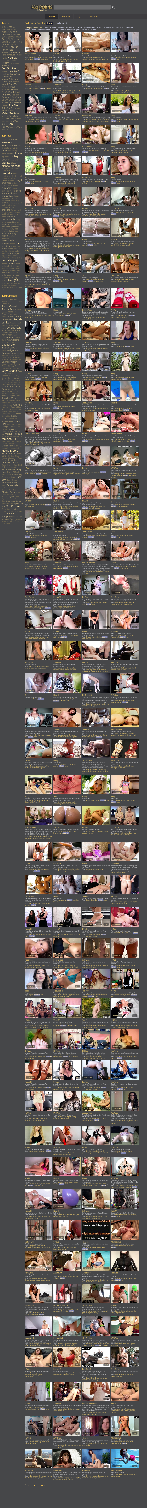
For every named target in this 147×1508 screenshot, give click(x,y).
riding (12, 266)
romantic (5, 268)
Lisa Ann (12, 429)
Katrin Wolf (6, 413)
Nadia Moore (10, 450)
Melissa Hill (9, 439)
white (16, 288)
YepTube (18, 127)
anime (128, 1025)
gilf (94, 869)
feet (3, 205)
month (57, 23)
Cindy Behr (16, 368)
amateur (7, 142)
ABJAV (14, 29)
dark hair (95, 1058)
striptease (6, 278)
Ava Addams (13, 340)
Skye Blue (10, 499)
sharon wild (69, 539)
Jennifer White (9, 398)
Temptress (15, 509)
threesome (128, 27)
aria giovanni (119, 1185)
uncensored (6, 285)
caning (42, 637)
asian (10, 145)
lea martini (69, 214)
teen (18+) (14, 280)
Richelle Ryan (9, 469)
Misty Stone (12, 444)
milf (18, 243)
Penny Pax (13, 460)
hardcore (7, 219)
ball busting (119, 635)
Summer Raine (7, 503)
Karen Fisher (12, 409)
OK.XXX (13, 84)
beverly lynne (90, 535)
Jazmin (18, 396)
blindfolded (85, 216)
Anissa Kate (14, 327)
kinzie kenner (115, 1411)
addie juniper (33, 836)
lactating (72, 439)
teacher (90, 379)
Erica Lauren (15, 380)
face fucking (15, 201)
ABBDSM (6, 29)
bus (83, 573)
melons (12, 244)
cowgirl (18, 180)
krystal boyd (69, 379)
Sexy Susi (12, 490)
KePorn (5, 71)
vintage (14, 285)
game (133, 1344)
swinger (96, 281)
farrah (124, 768)
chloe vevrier (57, 1374)
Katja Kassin (13, 411)
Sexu (11, 100)
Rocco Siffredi (13, 472)
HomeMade (14, 63)
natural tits (12, 249)
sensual (61, 315)
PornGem (6, 89)
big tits (6, 162)
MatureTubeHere (10, 79)
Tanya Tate (6, 509)
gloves (74, 831)
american (16, 143)
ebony (14, 198)
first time (42, 1344)
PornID (4, 92)
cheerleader (65, 804)
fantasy (16, 203)
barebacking (12, 151)
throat (4, 283)
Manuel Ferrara (13, 433)
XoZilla (9, 121)
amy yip (31, 152)
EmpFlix (5, 47)
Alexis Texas (13, 312)
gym (95, 706)
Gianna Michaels (14, 384)
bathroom (134, 1025)
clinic (61, 1345)
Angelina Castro (7, 325)
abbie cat (89, 1056)
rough (11, 268)
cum (4, 185)
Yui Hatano (6, 523)
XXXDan (7, 124)
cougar (4, 180)
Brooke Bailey (14, 355)
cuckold (14, 183)
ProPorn (15, 95)
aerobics (118, 243)
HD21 (4, 58)
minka (55, 247)
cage (91, 602)
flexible (118, 245)
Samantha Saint (8, 477)
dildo (15, 194)
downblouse (28, 1027)
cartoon (125, 1027)
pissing (19, 258)
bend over (100, 704)
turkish (55, 30)
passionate (6, 258)
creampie (6, 183)
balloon (69, 1215)
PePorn (4, 87)
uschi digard (133, 475)
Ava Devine (6, 342)
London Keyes (8, 431)
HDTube (5, 60)
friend (19, 210)
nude (17, 251)
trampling (60, 154)
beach (60, 314)
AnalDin (16, 34)
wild (3, 290)
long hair (12, 236)
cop (78, 1409)
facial (4, 203)
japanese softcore (91, 27)
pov (15, 260)
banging (66, 1478)
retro (92, 833)
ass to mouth (38, 1025)
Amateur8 (7, 34)
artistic (88, 831)
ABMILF (5, 32)
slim (124, 670)
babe (4, 150)
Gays (79, 16)
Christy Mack (6, 368)
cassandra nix (97, 1344)
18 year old (6, 140)
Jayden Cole (13, 393)
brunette (7, 173)
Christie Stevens (14, 366)
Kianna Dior (6, 416)
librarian (132, 504)
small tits (10, 272)
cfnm (46, 637)
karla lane (73, 1247)
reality (18, 264)
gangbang (10, 212)
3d (124, 1025)
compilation (12, 178)
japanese (15, 227)
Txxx (13, 108)
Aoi (12, 330)
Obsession (12, 458)
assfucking (14, 148)
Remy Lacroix (11, 467)
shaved (13, 270)
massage (5, 238)
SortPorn (16, 102)
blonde (6, 165)
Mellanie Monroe (8, 442)
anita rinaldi (61, 214)
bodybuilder (57, 1479)
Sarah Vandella (9, 482)
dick (10, 193)
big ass (18, 153)
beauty (10, 154)
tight (8, 283)
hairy (4, 217)
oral (11, 253)
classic (38, 284)
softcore (18, 273)
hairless (98, 59)
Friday (4, 384)
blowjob (16, 165)
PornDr (11, 87)
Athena (10, 337)
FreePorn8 (7, 52)
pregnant (85, 1185)
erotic (79, 90)
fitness (122, 1442)
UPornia (11, 111)
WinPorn (10, 118)
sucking (14, 277)
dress (63, 474)
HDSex (12, 57)
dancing (84, 319)
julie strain (92, 121)
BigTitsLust (13, 39)
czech (113, 245)
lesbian (5, 233)
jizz (3, 229)
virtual (98, 508)
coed (128, 439)
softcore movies (50, 27)
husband (13, 224)
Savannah (12, 485)
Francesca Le (15, 382)
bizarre (88, 1247)
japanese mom (30, 30)
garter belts (70, 474)
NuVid (5, 84)
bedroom (31, 735)
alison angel (33, 1278)
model (38, 668)
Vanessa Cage (15, 517)
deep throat (128, 604)
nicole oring (73, 537)
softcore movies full (106, 27)
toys (20, 283)
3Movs (12, 27)
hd (15, 219)
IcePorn (5, 65)
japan (78, 30)
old (7, 253)
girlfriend (5, 214)
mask (123, 1313)
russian (17, 268)
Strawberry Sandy (13, 501)
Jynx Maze (6, 407)
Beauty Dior (9, 344)
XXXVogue (7, 127)
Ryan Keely (17, 474)
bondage (5, 169)
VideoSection (10, 113)
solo (4, 275)
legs (16, 231)
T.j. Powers (13, 506)
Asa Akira (13, 333)
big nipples (32, 57)
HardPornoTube (8, 55)
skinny (19, 270)
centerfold (126, 281)
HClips (19, 55)
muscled (56, 1089)
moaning (16, 246)
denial (96, 602)
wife (20, 287)
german (18, 212)
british (9, 171)
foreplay (45, 1027)
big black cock (7, 157)
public (4, 264)
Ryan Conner (6, 474)
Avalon (13, 342)
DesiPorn (17, 42)
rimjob (17, 266)
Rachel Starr (12, 465)
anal (4, 145)
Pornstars (66, 16)
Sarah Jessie (12, 480)
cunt (3, 191)
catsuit (130, 1278)
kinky (12, 229)
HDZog (13, 60)
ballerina (124, 243)
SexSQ (5, 100)
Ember (17, 378)
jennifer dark (127, 1122)
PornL (11, 92)
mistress (34, 1443)
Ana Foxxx (7, 319)
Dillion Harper (7, 378)
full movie (85, 30)
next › (42, 1485)
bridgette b (129, 1311)
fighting (62, 508)
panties (15, 256)
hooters (19, 222)
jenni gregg (41, 903)
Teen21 (5, 106)
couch (37, 119)
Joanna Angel (13, 402)
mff (79, 934)
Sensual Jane (14, 488)
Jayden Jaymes (8, 396)
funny (4, 212)
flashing (124, 212)
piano (58, 637)
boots (93, 317)
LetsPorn (5, 74)
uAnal (19, 108)
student (84, 379)
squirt (9, 275)
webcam (5, 287)
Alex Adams (12, 304)
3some (14, 139)
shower (97, 181)
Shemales (93, 16)
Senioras (6, 97)
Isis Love (14, 389)
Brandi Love (8, 347)
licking (13, 233)
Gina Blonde (8, 386)
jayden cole (86, 773)
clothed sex (72, 606)
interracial (6, 227)
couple (11, 180)
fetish (11, 207)
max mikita (57, 871)
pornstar (7, 260)
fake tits (10, 203)
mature (5, 243)
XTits (15, 121)
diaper (94, 637)
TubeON (6, 108)
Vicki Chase (15, 521)
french (13, 210)
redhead (5, 266)
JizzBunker (9, 68)
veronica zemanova (67, 30)
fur (36, 504)
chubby (11, 176)
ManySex (15, 74)
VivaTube (14, 116)
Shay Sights (11, 494)
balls (59, 152)
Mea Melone (17, 436)
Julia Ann (17, 405)
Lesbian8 (14, 71)
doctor (73, 1345)
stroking (48, 88)
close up (18, 176)
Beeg (4, 39)
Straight (52, 16)
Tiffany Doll (6, 511)
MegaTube (7, 81)
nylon (47, 348)
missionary (7, 246)
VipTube (5, 116)
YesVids (5, 129)
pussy (11, 263)
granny (55, 608)
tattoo (4, 280)
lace (26, 286)
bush (64, 377)
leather (30, 286)
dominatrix (114, 92)
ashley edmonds (43, 836)
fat (21, 203)
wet (11, 288)
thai (54, 902)
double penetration (95, 671)
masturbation (8, 240)
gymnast (133, 735)
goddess (66, 1118)
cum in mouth (12, 185)
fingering (6, 210)
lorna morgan (36, 1247)
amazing (118, 90)
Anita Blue (6, 330)
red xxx (99, 1153)
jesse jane (43, 606)
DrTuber (6, 44)
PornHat (15, 89)
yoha (61, 281)
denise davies (97, 1282)
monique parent (67, 871)
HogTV (5, 63)
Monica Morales (8, 446)
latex (44, 119)
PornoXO (6, 94)
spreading (124, 506)
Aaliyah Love (7, 299)
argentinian (67, 1344)
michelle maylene (117, 441)
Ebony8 (13, 44)
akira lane (119, 27)
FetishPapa (7, 49)
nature (20, 249)
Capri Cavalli (7, 357)
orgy (3, 256)
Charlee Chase (7, 364)
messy (55, 1184)
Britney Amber (9, 353)
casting (15, 174)
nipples (11, 251)
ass (15, 145)
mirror (73, 406)
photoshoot (99, 88)
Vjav (3, 119)
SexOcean (16, 97)
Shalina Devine (9, 492)
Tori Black (14, 511)
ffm (35, 802)
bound (120, 768)
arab (36, 1442)
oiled (3, 253)
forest (122, 535)
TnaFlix (13, 105)
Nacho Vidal (14, 448)
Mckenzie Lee (7, 436)
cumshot (6, 188)
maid (60, 833)
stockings (16, 275)
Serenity (5, 490)
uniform (84, 183)
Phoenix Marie (9, 462)
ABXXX (13, 32)
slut (3, 273)
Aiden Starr (12, 302)
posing (136, 119)
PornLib (18, 92)
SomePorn (6, 102)
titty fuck (14, 283)
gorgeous (32, 248)
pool (130, 408)
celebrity (61, 27)
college (4, 178)
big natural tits (13, 160)
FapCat (13, 47)
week (64, 23)
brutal (49, 934)
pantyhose (28, 1314)
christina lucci (44, 666)
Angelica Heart (15, 323)
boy (40, 1442)
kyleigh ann (64, 92)
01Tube (5, 27)
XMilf (3, 121)
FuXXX (16, 52)
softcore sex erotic (44, 30)
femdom (5, 207)
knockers (5, 231)
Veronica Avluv (8, 519)
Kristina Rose (12, 419)
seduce (98, 377)
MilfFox (16, 82)
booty (11, 169)
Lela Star (10, 424)
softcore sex (77, 27)
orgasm (17, 253)
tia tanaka (34, 537)
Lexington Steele (9, 426)
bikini (65, 995)
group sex (14, 214)
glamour (32, 1280)
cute (13, 191)
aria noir (60, 1478)
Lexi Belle (18, 424)
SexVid (18, 100)
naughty (5, 251)
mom (4, 248)
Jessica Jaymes (8, 400)
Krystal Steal (7, 421)
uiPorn (4, 110)
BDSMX (18, 37)
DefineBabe (7, 42)
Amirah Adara (14, 316)
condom (72, 348)
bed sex (93, 348)
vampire (45, 474)
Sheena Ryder (8, 497)
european (6, 200)
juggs (7, 229)
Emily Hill (6, 380)
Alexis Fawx (9, 309)
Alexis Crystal (9, 306)
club (104, 317)
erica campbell (120, 1187)
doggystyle (7, 196)
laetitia (84, 1120)
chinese (45, 57)
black (13, 163)
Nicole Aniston (9, 453)
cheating (5, 176)
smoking (56, 1278)
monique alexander (103, 121)
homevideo (11, 222)
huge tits (5, 224)
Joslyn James (7, 405)
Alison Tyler (7, 314)
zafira (67, 216)
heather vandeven (103, 771)
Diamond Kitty (14, 376)
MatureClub (7, 76)
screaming (5, 270)
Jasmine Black (8, 391)
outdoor (9, 256)
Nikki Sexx (10, 456)
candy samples (120, 474)
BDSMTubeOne (8, 37)
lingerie (5, 236)
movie (93, 30)
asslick (117, 833)
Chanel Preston (9, 362)
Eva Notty (5, 382)
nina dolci (63, 1089)
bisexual (114, 281)
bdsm (4, 154)
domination (28, 639)
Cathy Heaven (15, 359)
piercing (13, 258)
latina (11, 231)
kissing (18, 229)
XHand (18, 119)
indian (19, 224)
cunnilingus (16, 188)
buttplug (69, 699)
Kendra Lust (16, 413)
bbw (19, 150)
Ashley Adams (7, 335)
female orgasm (11, 205)
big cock (69, 59)
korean (68, 27)
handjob (11, 216)
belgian (31, 766)
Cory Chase (9, 370)
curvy (8, 191)
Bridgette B (12, 350)
